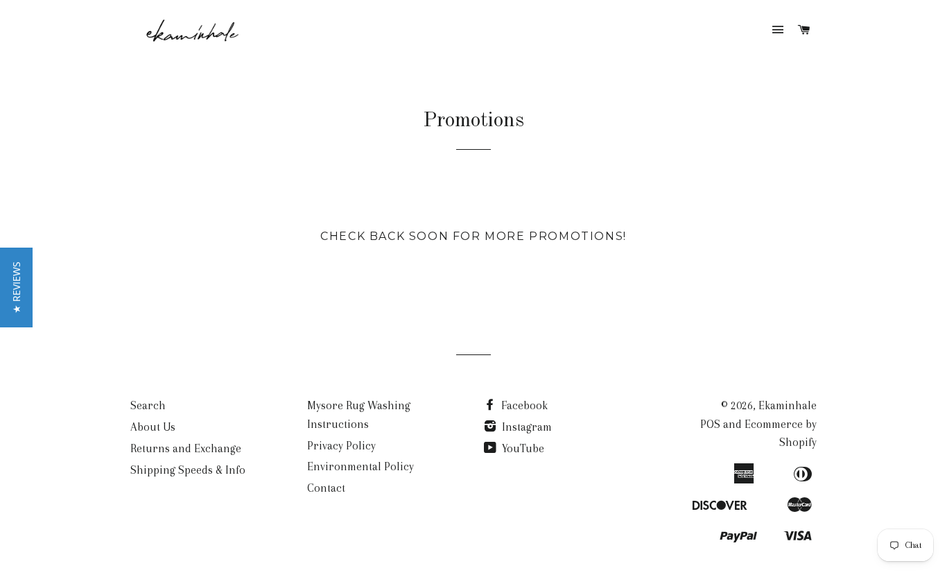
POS (710, 424)
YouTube (521, 448)
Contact (326, 488)
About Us (152, 427)
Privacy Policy (341, 445)
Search (148, 405)
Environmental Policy (360, 466)
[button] (16, 287)
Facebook (523, 405)
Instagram (525, 427)
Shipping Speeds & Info (187, 470)
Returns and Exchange (185, 448)
